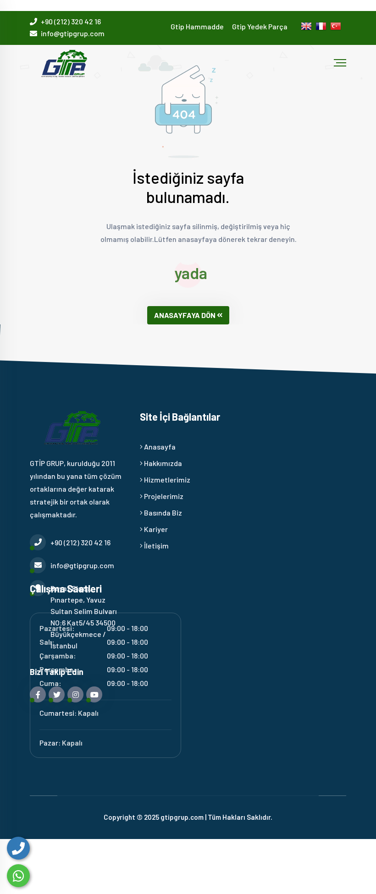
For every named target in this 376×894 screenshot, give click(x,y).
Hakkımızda (162, 463)
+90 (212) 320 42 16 (71, 21)
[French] (322, 28)
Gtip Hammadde (197, 26)
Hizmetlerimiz (166, 479)
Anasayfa (159, 446)
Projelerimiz (163, 496)
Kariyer (155, 529)
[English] (308, 28)
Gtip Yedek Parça (260, 26)
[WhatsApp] (18, 875)
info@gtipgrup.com (73, 33)
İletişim (156, 545)
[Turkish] (337, 28)
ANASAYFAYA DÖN (185, 315)
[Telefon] (18, 848)
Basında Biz (162, 512)
